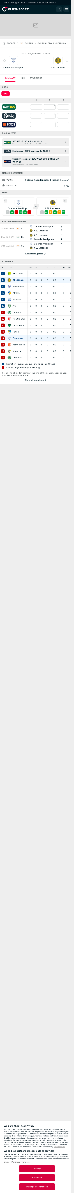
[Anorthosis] (9, 286)
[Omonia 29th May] (9, 357)
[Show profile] (13, 60)
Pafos (16, 331)
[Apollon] (9, 299)
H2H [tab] (22, 78)
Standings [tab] (36, 78)
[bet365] (9, 107)
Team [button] (10, 268)
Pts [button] (70, 268)
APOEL (16, 293)
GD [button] (63, 268)
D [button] (41, 268)
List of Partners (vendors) (17, 1162)
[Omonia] (9, 312)
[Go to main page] (18, 9)
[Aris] (9, 306)
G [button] (54, 268)
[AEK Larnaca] (9, 273)
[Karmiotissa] (9, 344)
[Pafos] (9, 332)
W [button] (36, 268)
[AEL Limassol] (9, 280)
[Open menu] (66, 9)
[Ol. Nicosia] (9, 325)
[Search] (59, 9)
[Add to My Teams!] (4, 60)
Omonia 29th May (19, 357)
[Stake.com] (9, 116)
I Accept (37, 1168)
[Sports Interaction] (9, 124)
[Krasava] (9, 351)
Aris (15, 305)
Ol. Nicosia (18, 325)
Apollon (17, 299)
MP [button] (30, 268)
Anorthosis (18, 286)
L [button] (47, 268)
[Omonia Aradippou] (9, 338)
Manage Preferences (37, 1186)
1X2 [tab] (6, 93)
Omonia (17, 312)
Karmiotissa (19, 344)
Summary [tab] (10, 78)
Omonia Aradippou (13, 67)
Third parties (59, 1147)
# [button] (2, 268)
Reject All (37, 1177)
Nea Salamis (19, 318)
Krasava (17, 351)
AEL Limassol (58, 67)
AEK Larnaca (19, 273)
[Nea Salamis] (9, 319)
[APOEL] (9, 293)
